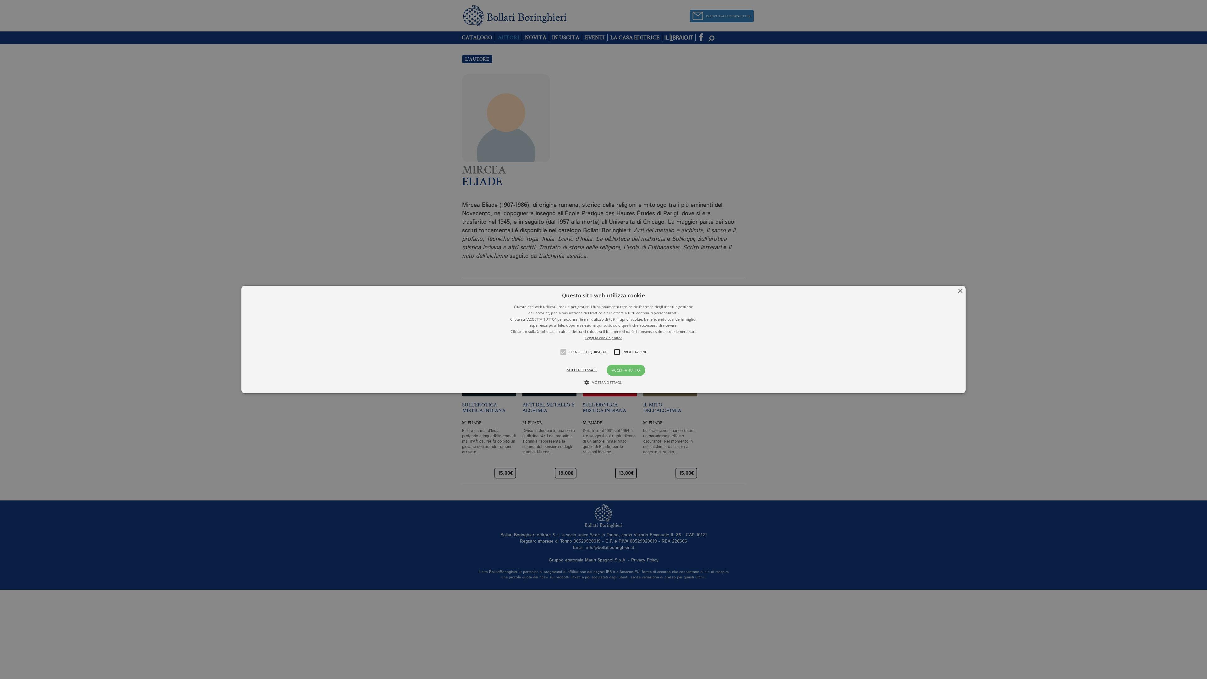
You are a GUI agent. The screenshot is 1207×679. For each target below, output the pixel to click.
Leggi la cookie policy (603, 337)
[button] (603, 339)
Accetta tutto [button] (626, 370)
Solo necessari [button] (582, 369)
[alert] (603, 339)
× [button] (960, 291)
